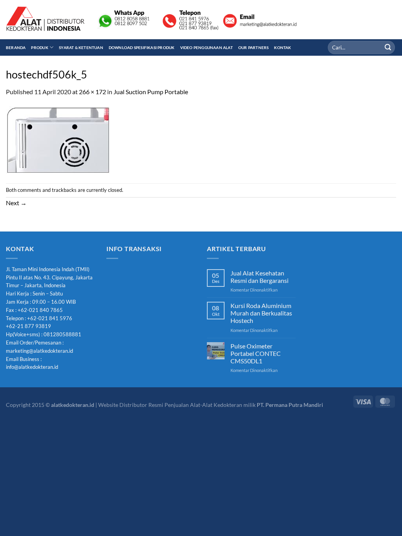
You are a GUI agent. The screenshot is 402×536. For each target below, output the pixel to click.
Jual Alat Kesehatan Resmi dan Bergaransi (259, 276)
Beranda (16, 47)
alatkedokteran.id (72, 404)
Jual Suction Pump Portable (150, 91)
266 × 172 (92, 91)
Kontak (282, 47)
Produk (39, 47)
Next (16, 202)
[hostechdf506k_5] (58, 139)
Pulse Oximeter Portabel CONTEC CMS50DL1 (255, 353)
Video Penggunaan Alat (206, 47)
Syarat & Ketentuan (81, 47)
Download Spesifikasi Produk (142, 47)
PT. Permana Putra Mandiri (290, 404)
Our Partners (253, 47)
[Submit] (388, 47)
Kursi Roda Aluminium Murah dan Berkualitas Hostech (261, 313)
